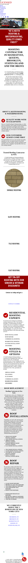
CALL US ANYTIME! (7, 25)
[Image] (14, 178)
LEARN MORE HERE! (3, 25)
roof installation (13, 80)
